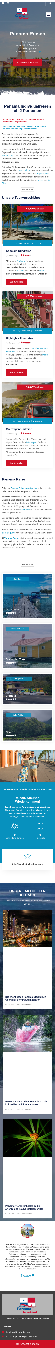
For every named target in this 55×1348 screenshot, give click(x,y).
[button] (50, 3)
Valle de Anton (11, 538)
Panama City (7, 155)
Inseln (40, 180)
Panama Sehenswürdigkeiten (24, 488)
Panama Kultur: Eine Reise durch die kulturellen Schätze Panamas (26, 1103)
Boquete (19, 678)
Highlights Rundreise (19, 338)
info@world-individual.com (27, 864)
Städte (42, 270)
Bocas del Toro (24, 170)
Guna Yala (12, 609)
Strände (20, 270)
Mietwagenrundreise (19, 429)
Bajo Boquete (43, 173)
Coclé (9, 732)
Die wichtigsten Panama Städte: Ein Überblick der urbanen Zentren (25, 998)
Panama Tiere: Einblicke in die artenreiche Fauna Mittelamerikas (24, 1207)
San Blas (17, 579)
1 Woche (21, 261)
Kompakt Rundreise (18, 250)
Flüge (38, 51)
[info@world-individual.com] (27, 856)
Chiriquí (11, 695)
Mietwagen (31, 442)
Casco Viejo (25, 509)
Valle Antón (18, 715)
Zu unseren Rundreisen (27, 62)
